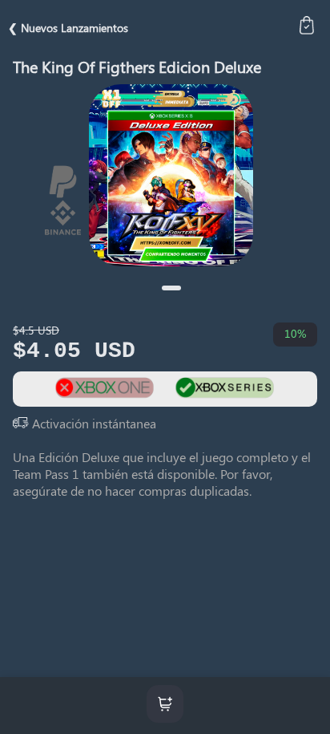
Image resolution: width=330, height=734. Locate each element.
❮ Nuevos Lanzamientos (68, 27)
